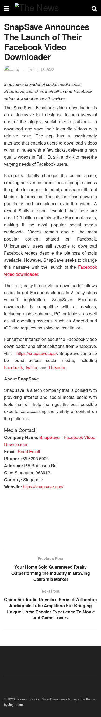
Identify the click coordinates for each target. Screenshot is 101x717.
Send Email (29, 451)
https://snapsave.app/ (36, 353)
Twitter (31, 367)
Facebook (13, 367)
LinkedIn (57, 367)
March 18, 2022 (42, 69)
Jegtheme (15, 704)
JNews (21, 699)
